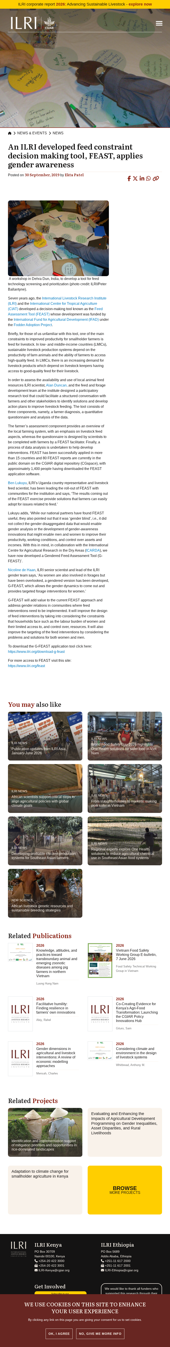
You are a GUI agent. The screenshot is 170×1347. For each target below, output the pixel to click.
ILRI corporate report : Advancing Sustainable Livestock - (85, 4)
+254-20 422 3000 (51, 1261)
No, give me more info (100, 1333)
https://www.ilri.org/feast (26, 666)
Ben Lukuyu (17, 483)
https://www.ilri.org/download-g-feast (36, 652)
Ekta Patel (74, 174)
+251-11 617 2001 (117, 1265)
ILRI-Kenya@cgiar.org (54, 1270)
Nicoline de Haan (21, 570)
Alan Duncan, (57, 385)
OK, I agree (59, 1333)
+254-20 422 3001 (51, 1265)
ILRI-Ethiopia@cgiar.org (121, 1270)
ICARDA (93, 550)
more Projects (125, 1189)
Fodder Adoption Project (33, 325)
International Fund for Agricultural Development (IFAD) (57, 319)
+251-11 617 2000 (117, 1261)
